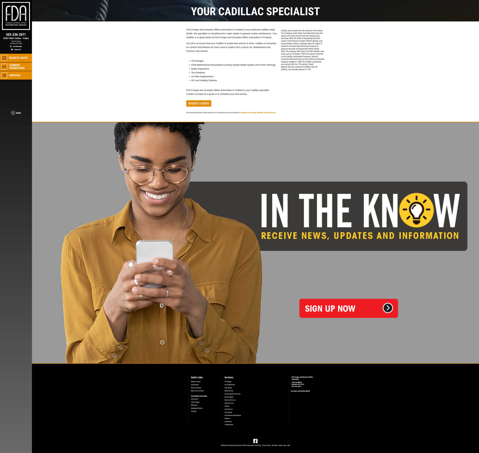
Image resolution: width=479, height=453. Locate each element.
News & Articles (196, 388)
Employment (195, 385)
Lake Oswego (252, 112)
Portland (193, 411)
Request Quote (195, 381)
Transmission (229, 424)
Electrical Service (230, 400)
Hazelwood (243, 112)
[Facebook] (255, 441)
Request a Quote (198, 103)
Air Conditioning (230, 385)
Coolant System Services (232, 394)
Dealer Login (282, 445)
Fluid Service (229, 409)
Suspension (228, 421)
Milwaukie (260, 112)
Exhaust (227, 406)
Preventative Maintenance (233, 415)
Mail (288, 445)
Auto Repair (228, 388)
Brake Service (229, 391)
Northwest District (270, 112)
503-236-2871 (296, 386)
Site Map (274, 445)
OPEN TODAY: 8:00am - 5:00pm (16, 38)
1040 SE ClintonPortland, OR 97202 (298, 383)
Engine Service (229, 403)
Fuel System (228, 412)
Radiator (227, 418)
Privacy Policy (266, 445)
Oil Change (228, 381)
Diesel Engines (229, 397)
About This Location (197, 391)
